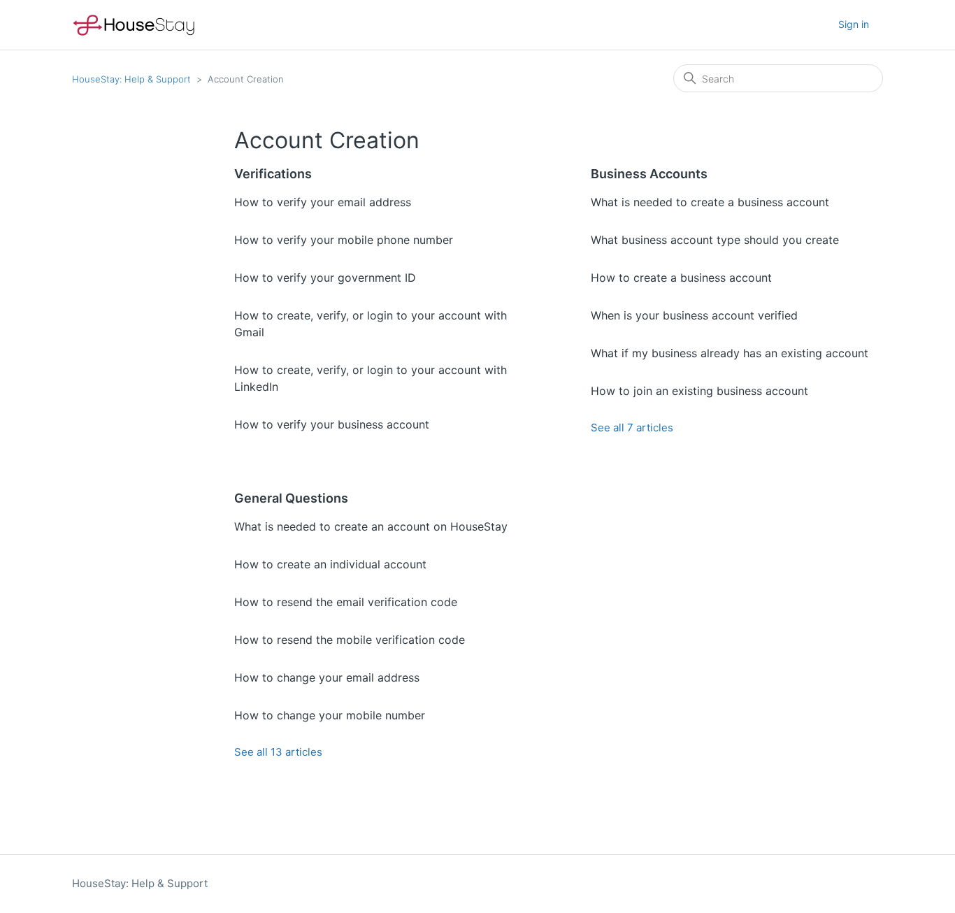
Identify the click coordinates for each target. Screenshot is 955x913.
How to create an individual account (330, 564)
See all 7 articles (632, 427)
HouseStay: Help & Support (131, 79)
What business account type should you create (715, 240)
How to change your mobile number (329, 715)
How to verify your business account (331, 424)
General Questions (291, 498)
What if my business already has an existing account (729, 353)
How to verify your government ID (325, 278)
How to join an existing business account (699, 391)
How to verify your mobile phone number (343, 240)
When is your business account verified (694, 315)
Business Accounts (649, 173)
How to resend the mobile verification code (349, 640)
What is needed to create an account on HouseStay (371, 526)
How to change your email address (326, 677)
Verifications (273, 173)
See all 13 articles (278, 752)
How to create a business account (681, 278)
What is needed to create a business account (710, 202)
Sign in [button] (853, 24)
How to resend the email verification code (345, 602)
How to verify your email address (322, 202)
